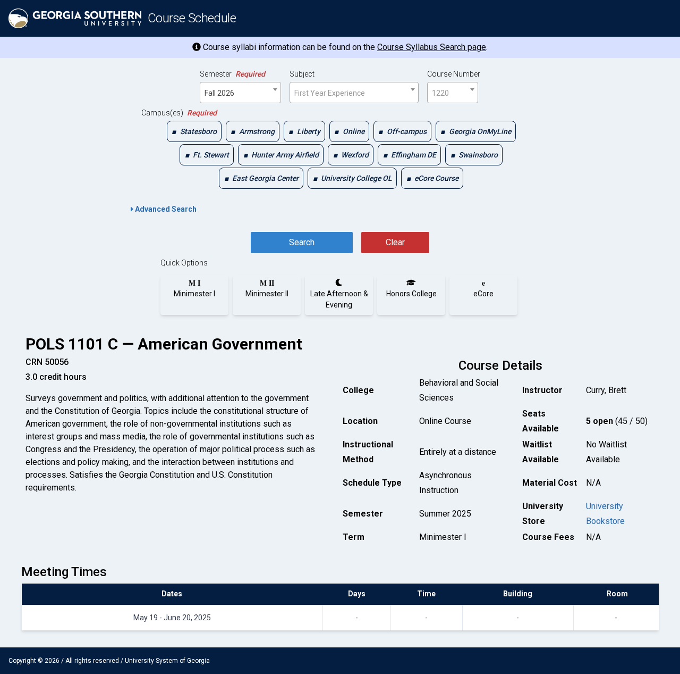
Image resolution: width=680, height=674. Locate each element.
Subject (302, 74)
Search (301, 242)
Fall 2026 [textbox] (219, 93)
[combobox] (240, 92)
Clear (395, 242)
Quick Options (184, 263)
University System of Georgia (167, 660)
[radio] (194, 288)
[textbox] (354, 93)
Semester (232, 74)
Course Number (453, 74)
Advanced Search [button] (165, 209)
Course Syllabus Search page (431, 47)
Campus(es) (179, 113)
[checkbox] (194, 131)
